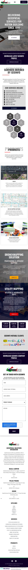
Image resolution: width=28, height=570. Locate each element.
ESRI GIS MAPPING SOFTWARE (14, 209)
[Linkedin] (15, 561)
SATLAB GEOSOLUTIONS (14, 238)
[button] (15, 2)
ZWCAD (14, 181)
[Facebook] (12, 561)
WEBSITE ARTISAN (16, 565)
